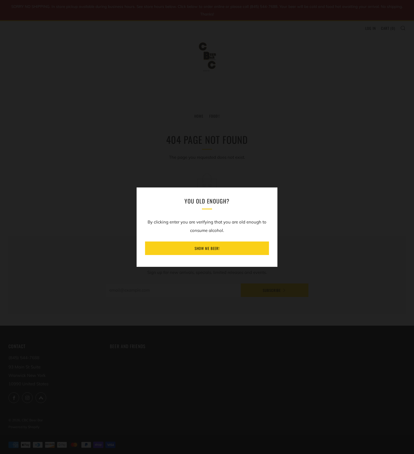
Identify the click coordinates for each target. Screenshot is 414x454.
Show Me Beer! (207, 248)
